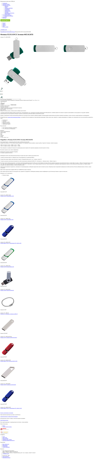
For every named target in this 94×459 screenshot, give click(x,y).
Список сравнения (6, 447)
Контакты (4, 17)
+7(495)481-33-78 (6, 453)
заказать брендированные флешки (14, 117)
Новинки (4, 24)
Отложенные (5, 446)
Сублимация (7, 9)
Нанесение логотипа (6, 5)
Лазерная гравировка (9, 8)
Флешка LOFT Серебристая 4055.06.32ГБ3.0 (8, 337)
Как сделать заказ (6, 444)
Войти (4, 425)
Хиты (4, 25)
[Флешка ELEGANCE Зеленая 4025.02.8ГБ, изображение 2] (46, 61)
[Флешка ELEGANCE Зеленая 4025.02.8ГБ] (15, 61)
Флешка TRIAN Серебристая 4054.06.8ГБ (8, 384)
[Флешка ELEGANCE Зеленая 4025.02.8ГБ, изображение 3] (76, 61)
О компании (5, 3)
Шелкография (7, 13)
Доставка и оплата (6, 4)
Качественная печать (4, 420)
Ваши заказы (5, 445)
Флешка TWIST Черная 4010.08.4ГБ (7, 290)
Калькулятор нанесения (7, 14)
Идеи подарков (5, 26)
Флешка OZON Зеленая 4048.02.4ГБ (7, 266)
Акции (4, 23)
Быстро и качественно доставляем (6, 412)
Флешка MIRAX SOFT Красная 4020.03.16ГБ (8, 361)
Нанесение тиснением (9, 15)
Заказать (2, 101)
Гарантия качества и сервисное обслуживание (9, 416)
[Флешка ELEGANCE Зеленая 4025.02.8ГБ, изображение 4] (15, 86)
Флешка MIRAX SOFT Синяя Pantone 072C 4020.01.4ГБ (10, 243)
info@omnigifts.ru (6, 456)
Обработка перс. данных (7, 439)
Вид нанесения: (3, 99)
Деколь (6, 7)
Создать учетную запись (7, 426)
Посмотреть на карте (6, 457)
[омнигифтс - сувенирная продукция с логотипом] (5, 21)
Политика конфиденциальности (9, 440)
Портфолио (5, 16)
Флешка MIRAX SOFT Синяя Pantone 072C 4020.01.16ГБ (11, 408)
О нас (4, 436)
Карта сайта (5, 437)
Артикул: (2, 37)
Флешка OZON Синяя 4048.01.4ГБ (6, 219)
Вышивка (6, 6)
